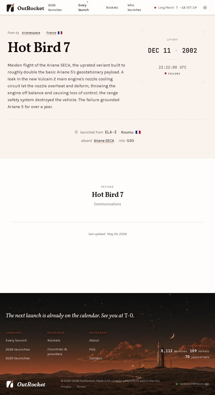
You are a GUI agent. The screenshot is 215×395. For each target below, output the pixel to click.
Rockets (112, 7)
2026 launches (55, 7)
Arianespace (31, 33)
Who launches (134, 7)
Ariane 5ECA (104, 140)
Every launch (83, 7)
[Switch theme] (205, 7)
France (51, 33)
